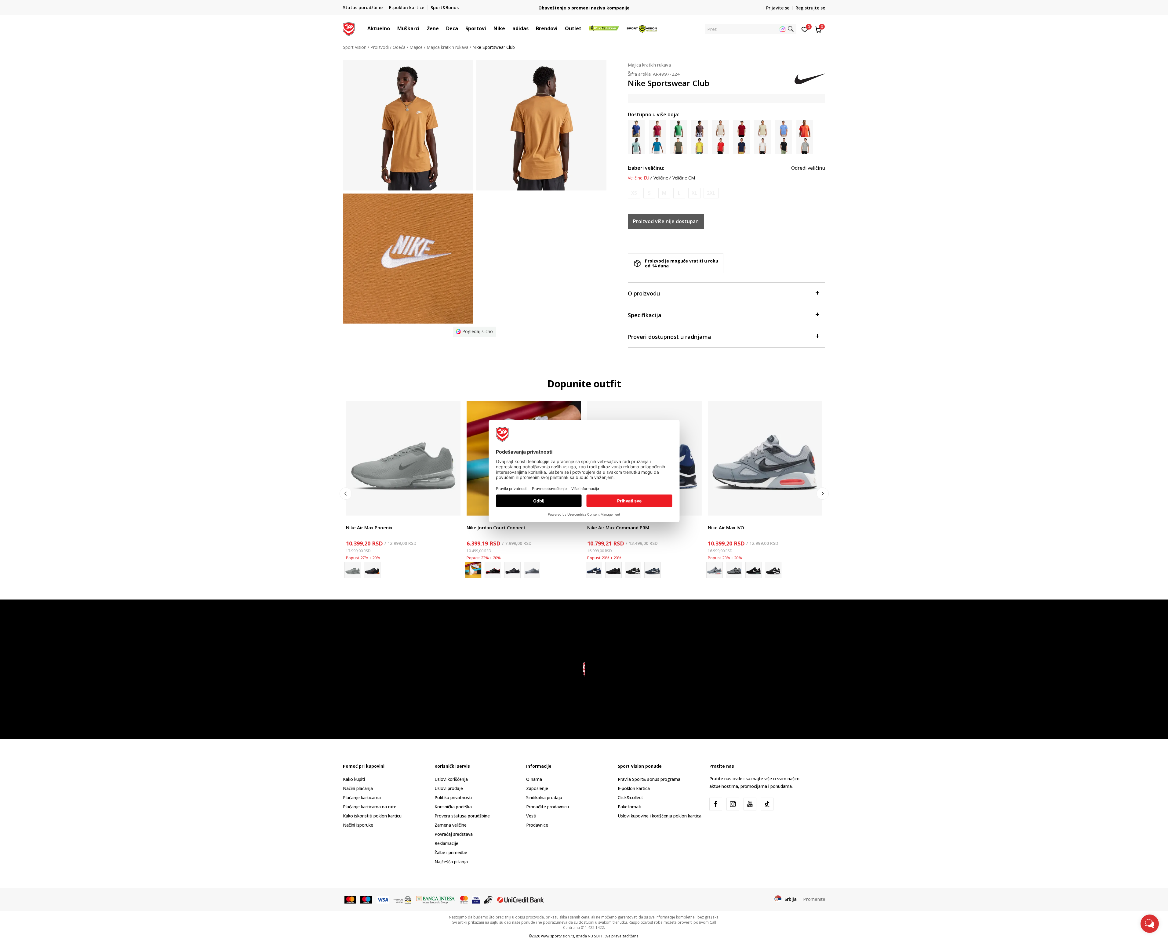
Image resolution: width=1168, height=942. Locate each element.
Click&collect (630, 797)
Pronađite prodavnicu (547, 807)
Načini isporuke (358, 825)
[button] (393, 28)
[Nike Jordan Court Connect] (493, 570)
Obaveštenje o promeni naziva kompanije (584, 7)
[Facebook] (716, 804)
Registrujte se (810, 8)
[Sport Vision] (349, 28)
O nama (534, 779)
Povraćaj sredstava (454, 834)
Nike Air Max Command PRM (618, 527)
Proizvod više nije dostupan (666, 221)
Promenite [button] (814, 899)
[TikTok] (767, 804)
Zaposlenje (537, 788)
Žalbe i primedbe (451, 852)
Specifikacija (644, 315)
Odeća (399, 47)
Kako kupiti (354, 779)
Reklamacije (446, 843)
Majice (416, 47)
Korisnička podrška (453, 807)
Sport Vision (354, 47)
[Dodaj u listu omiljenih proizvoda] (452, 507)
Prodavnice (537, 825)
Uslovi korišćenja (451, 779)
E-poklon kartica (634, 788)
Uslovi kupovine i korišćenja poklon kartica (659, 816)
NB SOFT (595, 936)
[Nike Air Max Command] (613, 570)
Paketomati (629, 807)
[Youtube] (750, 804)
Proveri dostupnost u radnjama (669, 336)
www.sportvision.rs (557, 936)
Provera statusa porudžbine (462, 816)
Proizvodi (379, 47)
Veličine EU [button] (638, 178)
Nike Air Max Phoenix (369, 527)
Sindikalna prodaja (544, 797)
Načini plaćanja (358, 788)
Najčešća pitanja (451, 861)
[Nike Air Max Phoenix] (403, 458)
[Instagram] (733, 804)
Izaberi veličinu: (646, 168)
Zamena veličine (451, 825)
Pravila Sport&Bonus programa (649, 779)
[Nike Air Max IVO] (765, 458)
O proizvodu (644, 293)
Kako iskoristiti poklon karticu (372, 816)
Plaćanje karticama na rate (369, 807)
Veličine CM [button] (683, 178)
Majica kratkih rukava (447, 47)
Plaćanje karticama (362, 797)
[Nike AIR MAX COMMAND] (652, 570)
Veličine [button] (660, 178)
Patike (352, 521)
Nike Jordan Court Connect (496, 527)
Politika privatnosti (453, 797)
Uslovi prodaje (449, 788)
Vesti (531, 816)
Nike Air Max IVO (726, 527)
